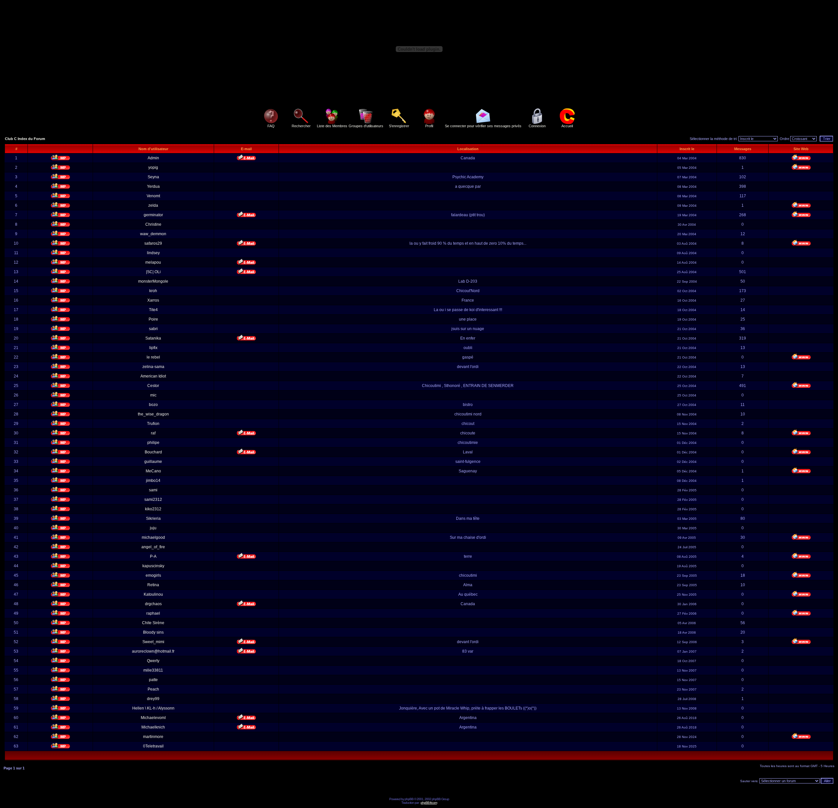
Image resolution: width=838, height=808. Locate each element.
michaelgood (153, 537)
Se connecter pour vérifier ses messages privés (483, 126)
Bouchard (153, 452)
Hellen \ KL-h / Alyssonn (153, 708)
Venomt (153, 196)
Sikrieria (153, 518)
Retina (153, 585)
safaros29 (153, 243)
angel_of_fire (153, 547)
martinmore (153, 736)
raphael (153, 613)
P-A (153, 556)
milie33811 (153, 670)
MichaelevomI (153, 717)
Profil (429, 126)
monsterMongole (153, 281)
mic (153, 395)
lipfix (153, 347)
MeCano (153, 471)
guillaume (153, 461)
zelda (153, 205)
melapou (153, 262)
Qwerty (153, 661)
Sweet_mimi (153, 642)
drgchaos (153, 604)
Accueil (567, 126)
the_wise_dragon (153, 414)
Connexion (537, 126)
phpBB (409, 799)
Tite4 (153, 309)
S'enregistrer (399, 126)
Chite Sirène (153, 623)
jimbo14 (153, 480)
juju (153, 528)
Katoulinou (153, 594)
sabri (153, 328)
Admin (153, 158)
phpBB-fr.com (429, 802)
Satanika (153, 338)
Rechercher (301, 126)
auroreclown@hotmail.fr (153, 651)
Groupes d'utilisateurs (366, 126)
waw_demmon (153, 234)
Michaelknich (153, 727)
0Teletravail (153, 746)
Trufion (153, 423)
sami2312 (153, 499)
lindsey (153, 253)
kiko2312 (153, 509)
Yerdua (153, 186)
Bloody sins (153, 632)
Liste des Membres (332, 126)
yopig (153, 167)
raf (153, 433)
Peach (153, 689)
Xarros (153, 300)
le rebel (153, 357)
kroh (153, 291)
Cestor (153, 385)
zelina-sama (153, 366)
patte (153, 679)
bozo (153, 404)
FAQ (271, 126)
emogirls (153, 575)
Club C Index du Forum (25, 139)
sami (153, 490)
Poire (153, 319)
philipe (153, 442)
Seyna (153, 177)
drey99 (153, 698)
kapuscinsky (153, 566)
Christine (153, 224)
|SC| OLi (153, 272)
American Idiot (153, 376)
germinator (153, 215)
